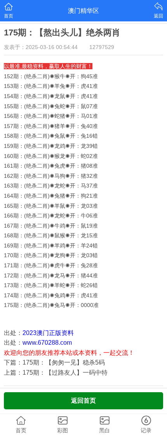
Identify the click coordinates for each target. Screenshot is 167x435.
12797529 (101, 47)
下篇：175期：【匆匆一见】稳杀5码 (54, 362)
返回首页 (83, 400)
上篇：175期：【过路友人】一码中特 (56, 372)
